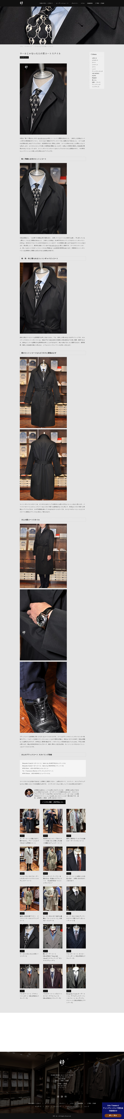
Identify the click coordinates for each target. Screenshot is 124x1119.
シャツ (94, 69)
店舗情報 (90, 3)
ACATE (94, 75)
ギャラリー (75, 3)
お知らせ (94, 58)
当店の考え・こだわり (46, 3)
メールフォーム (62, 1087)
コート (94, 67)
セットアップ (57, 1106)
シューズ (86, 1106)
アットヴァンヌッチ (97, 71)
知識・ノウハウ (96, 82)
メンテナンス (95, 86)
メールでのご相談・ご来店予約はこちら (52, 802)
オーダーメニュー (50, 1103)
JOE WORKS (95, 73)
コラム (83, 3)
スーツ (94, 62)
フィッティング (96, 84)
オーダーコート (28, 46)
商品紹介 (94, 78)
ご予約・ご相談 (99, 3)
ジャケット (95, 64)
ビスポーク (95, 60)
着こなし (94, 80)
